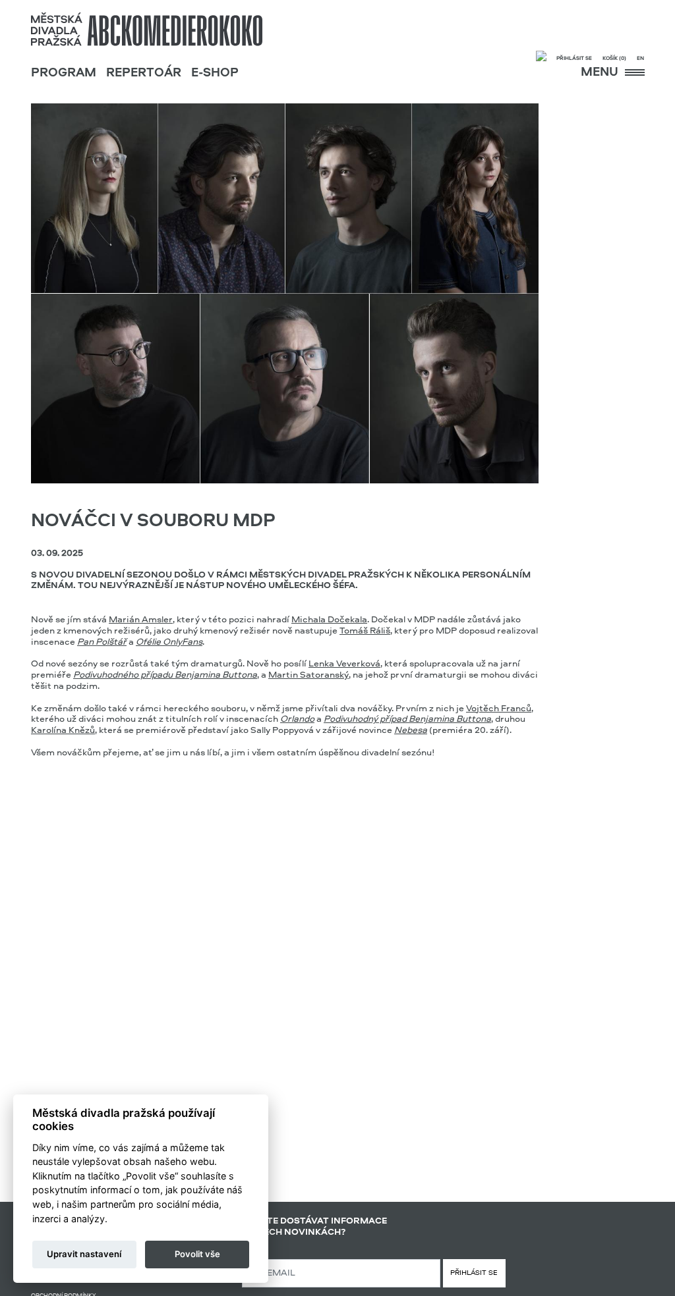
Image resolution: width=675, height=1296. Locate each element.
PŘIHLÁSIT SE (474, 1273)
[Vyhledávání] (541, 57)
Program (63, 73)
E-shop (215, 73)
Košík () (614, 58)
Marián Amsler (141, 619)
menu (601, 73)
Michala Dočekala (329, 619)
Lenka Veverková (344, 663)
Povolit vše (197, 1254)
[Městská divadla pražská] (146, 29)
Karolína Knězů (63, 730)
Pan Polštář (102, 642)
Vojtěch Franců (498, 708)
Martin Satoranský (308, 675)
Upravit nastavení (84, 1254)
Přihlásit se (574, 58)
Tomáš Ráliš (364, 630)
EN (640, 58)
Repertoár (143, 73)
